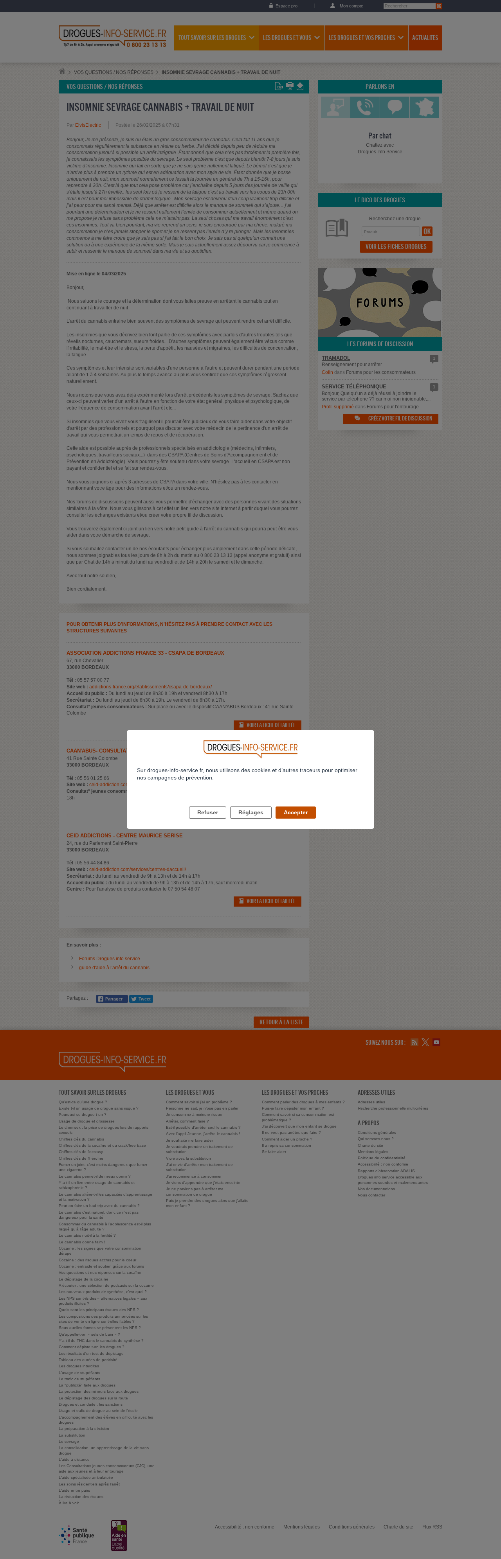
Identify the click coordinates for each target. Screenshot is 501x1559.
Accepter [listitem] (296, 812)
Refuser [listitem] (207, 812)
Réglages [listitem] (250, 812)
